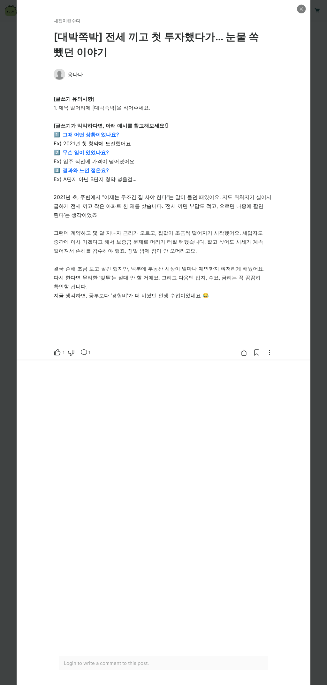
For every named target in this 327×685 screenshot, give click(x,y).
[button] (301, 9)
